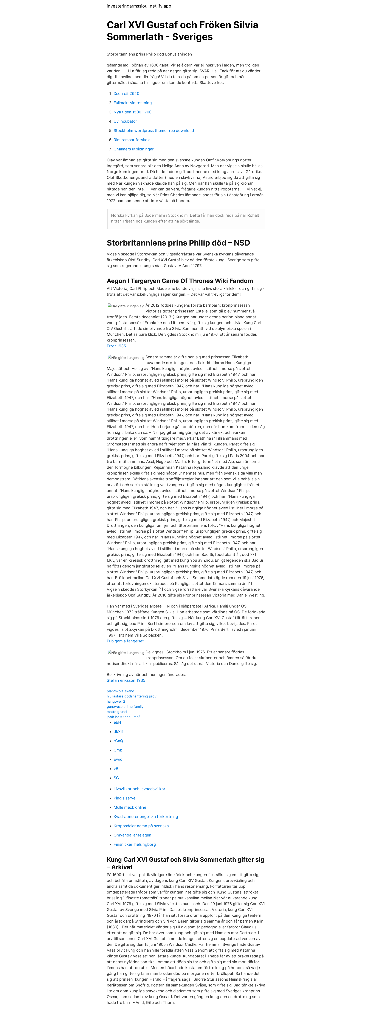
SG (116, 778)
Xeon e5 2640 (126, 93)
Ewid (118, 759)
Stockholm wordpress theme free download (154, 130)
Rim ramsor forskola (132, 140)
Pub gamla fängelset (125, 641)
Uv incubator (125, 121)
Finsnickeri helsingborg (135, 844)
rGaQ (118, 741)
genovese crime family (125, 706)
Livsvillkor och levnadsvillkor (139, 789)
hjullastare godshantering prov (132, 696)
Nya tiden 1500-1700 (133, 112)
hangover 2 (116, 701)
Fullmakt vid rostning (133, 102)
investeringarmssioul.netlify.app (139, 6)
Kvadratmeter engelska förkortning (146, 816)
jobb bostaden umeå (123, 717)
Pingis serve (124, 798)
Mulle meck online (130, 807)
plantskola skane (120, 691)
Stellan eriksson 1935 (126, 680)
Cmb (118, 750)
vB (116, 768)
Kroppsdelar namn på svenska (141, 826)
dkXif (118, 731)
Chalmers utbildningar (134, 149)
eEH (117, 722)
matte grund (117, 712)
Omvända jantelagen (132, 835)
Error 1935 (116, 346)
